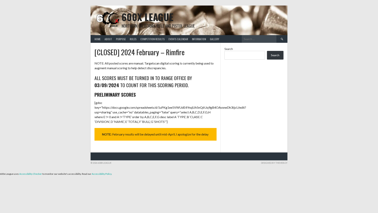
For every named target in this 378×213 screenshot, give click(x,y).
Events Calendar (178, 39)
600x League (147, 17)
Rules (133, 39)
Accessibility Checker (30, 173)
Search (228, 48)
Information (199, 39)
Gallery (214, 39)
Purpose (121, 39)
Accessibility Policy (101, 173)
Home (97, 39)
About (108, 39)
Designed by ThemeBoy (274, 163)
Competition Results (152, 39)
